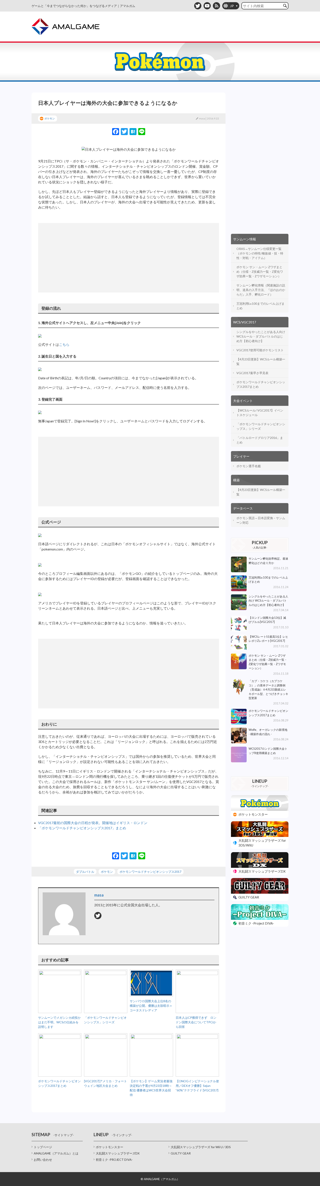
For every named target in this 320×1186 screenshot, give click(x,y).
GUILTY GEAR (181, 1153)
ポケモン (49, 118)
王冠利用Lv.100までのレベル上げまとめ (260, 306)
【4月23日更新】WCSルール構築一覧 (260, 361)
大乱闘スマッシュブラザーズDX (118, 1153)
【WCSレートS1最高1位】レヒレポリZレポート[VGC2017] (268, 639)
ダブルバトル (85, 871)
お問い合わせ (43, 1159)
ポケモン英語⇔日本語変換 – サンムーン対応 (260, 520)
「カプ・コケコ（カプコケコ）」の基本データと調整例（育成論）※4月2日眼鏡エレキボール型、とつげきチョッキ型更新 (268, 689)
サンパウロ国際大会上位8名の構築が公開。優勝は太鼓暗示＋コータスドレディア (151, 1005)
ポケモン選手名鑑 (248, 466)
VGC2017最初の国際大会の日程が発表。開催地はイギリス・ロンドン (92, 823)
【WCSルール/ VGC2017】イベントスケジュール (259, 412)
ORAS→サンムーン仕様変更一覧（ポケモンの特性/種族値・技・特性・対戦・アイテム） (259, 253)
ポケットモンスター (109, 1147)
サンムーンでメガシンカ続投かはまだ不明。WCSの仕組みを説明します (59, 1022)
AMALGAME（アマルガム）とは (56, 1153)
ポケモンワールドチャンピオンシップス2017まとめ (260, 384)
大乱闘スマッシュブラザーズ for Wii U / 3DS (201, 1147)
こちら (64, 344)
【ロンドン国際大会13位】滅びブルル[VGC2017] (267, 620)
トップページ (43, 1147)
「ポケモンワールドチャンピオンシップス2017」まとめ (82, 828)
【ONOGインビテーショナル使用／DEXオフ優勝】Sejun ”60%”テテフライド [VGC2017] (197, 1085)
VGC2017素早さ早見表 (252, 373)
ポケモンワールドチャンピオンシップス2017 (150, 871)
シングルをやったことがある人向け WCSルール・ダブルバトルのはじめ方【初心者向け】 (260, 336)
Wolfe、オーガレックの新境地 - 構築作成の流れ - (268, 732)
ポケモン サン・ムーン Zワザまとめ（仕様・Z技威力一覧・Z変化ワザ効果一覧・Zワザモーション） (259, 271)
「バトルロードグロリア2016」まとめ (259, 440)
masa (202, 118)
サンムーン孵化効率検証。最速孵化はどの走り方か (268, 561)
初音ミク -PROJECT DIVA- (114, 1159)
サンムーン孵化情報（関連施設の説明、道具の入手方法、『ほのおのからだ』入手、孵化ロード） (260, 289)
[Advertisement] (128, 257)
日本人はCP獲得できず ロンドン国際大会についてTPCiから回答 (196, 1022)
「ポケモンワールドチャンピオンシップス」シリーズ (260, 426)
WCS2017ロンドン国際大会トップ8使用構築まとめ (268, 751)
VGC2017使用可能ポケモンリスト (260, 350)
